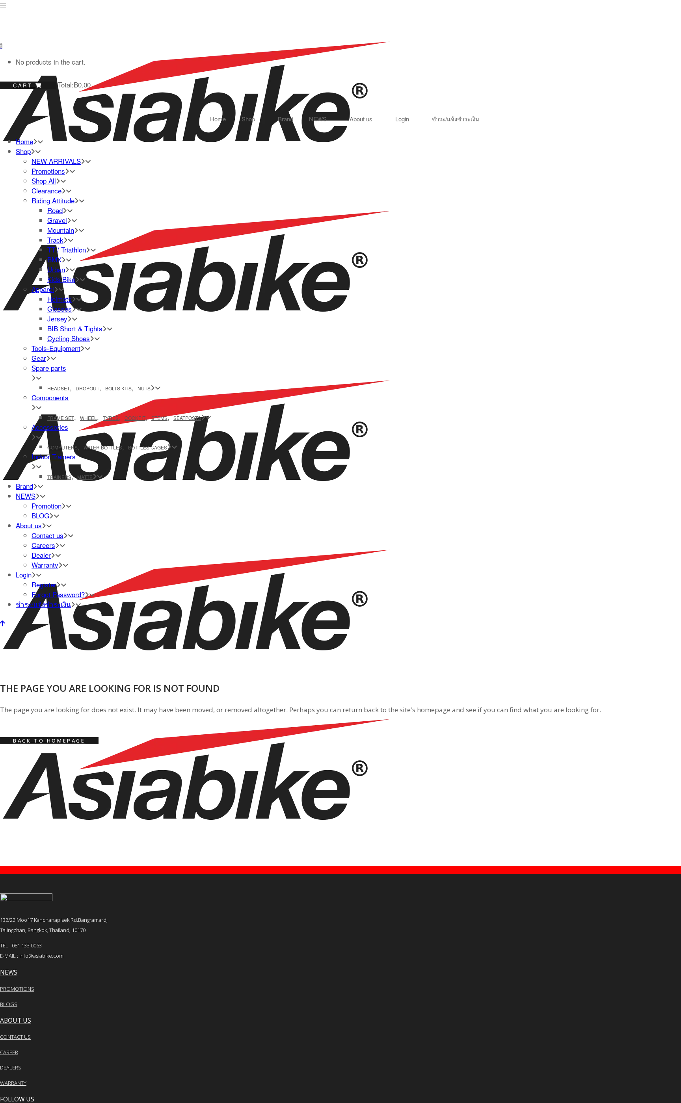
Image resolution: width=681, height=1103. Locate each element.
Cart (24, 85)
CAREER (9, 1052)
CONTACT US (15, 1036)
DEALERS (10, 1067)
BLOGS (8, 1004)
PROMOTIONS (17, 988)
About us (361, 119)
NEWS (318, 119)
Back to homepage (49, 740)
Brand (285, 119)
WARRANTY (13, 1082)
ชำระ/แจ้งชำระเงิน (455, 119)
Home (218, 119)
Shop (248, 119)
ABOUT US (15, 1020)
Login (402, 119)
